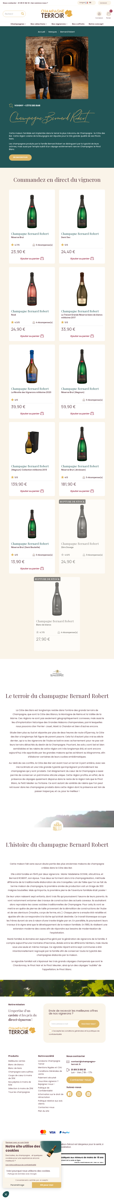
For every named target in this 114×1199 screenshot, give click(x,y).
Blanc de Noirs (15, 1068)
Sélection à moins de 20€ (20, 1088)
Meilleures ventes (16, 1061)
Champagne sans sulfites (20, 1071)
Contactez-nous (46, 1107)
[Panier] (109, 13)
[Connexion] (99, 14)
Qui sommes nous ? (39, 3)
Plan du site (43, 1111)
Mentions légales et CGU (50, 1067)
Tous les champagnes (19, 1092)
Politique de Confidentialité (45, 1089)
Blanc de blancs (16, 1064)
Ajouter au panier (30, 258)
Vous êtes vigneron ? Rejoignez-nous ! (48, 1083)
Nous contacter (10, 3)
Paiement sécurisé (47, 1077)
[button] (80, 1080)
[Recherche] (22, 14)
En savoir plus (20, 157)
